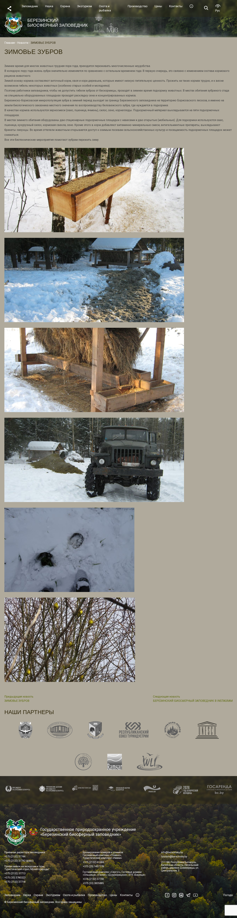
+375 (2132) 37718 (14, 881)
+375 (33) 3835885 (93, 883)
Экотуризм (53, 895)
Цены (113, 895)
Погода (228, 895)
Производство (97, 895)
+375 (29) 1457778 (93, 866)
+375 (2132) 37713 (14, 873)
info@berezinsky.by (172, 852)
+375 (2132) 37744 (14, 856)
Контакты (126, 895)
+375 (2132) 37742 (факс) (19, 860)
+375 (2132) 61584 (93, 862)
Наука (27, 895)
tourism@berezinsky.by (174, 856)
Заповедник (12, 895)
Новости (22, 42)
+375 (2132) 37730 (93, 879)
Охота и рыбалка (74, 895)
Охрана (38, 895)
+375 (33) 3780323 (14, 877)
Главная (9, 42)
